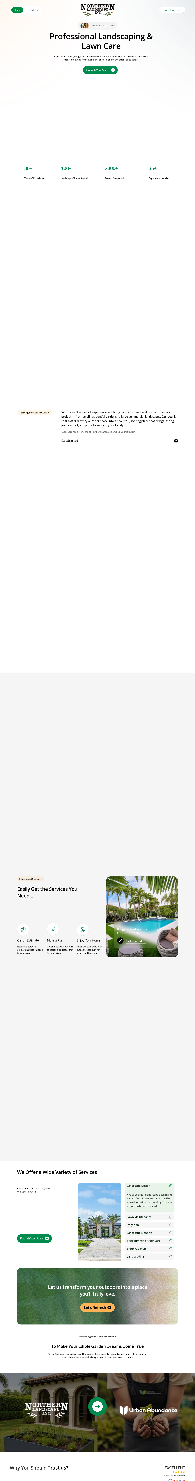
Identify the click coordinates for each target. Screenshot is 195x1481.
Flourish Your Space (97, 70)
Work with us (172, 10)
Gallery (33, 10)
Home (17, 10)
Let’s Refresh (95, 1307)
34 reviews (179, 1475)
